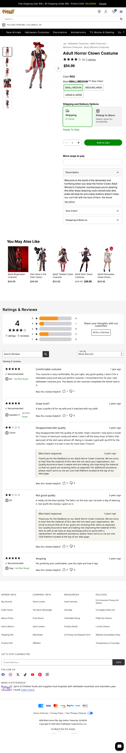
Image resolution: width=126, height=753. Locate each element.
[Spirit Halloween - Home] (8, 11)
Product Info (7, 643)
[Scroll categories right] (123, 31)
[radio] (77, 116)
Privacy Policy (57, 713)
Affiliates (37, 643)
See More (70, 201)
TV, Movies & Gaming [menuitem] (102, 32)
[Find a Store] (99, 12)
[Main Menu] (121, 12)
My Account (6, 601)
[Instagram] (10, 675)
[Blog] (47, 675)
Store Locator (39, 601)
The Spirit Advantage (42, 609)
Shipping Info (7, 634)
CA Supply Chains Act (105, 609)
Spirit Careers (39, 626)
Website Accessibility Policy (108, 634)
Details (102, 3)
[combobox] (63, 19)
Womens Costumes (72, 47)
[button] (37, 65)
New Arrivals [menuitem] (13, 32)
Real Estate (38, 634)
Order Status (7, 609)
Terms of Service (40, 713)
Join (118, 662)
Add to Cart (103, 142)
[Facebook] (3, 675)
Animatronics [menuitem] (78, 32)
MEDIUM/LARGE (93, 87)
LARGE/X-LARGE (73, 94)
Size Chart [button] (97, 81)
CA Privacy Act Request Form (77, 634)
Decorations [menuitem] (60, 32)
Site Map (68, 609)
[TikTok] (25, 675)
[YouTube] (32, 675)
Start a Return (7, 626)
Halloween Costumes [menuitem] (37, 32)
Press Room (38, 618)
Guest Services (70, 601)
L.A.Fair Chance (103, 626)
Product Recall (70, 626)
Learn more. (28, 689)
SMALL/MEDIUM (73, 87)
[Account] (106, 12)
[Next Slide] (58, 68)
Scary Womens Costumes (96, 47)
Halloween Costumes (78, 43)
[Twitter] (18, 675)
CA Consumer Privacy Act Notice (107, 601)
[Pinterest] (40, 675)
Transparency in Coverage (107, 643)
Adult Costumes (98, 43)
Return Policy (7, 618)
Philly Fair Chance (104, 618)
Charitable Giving (72, 618)
